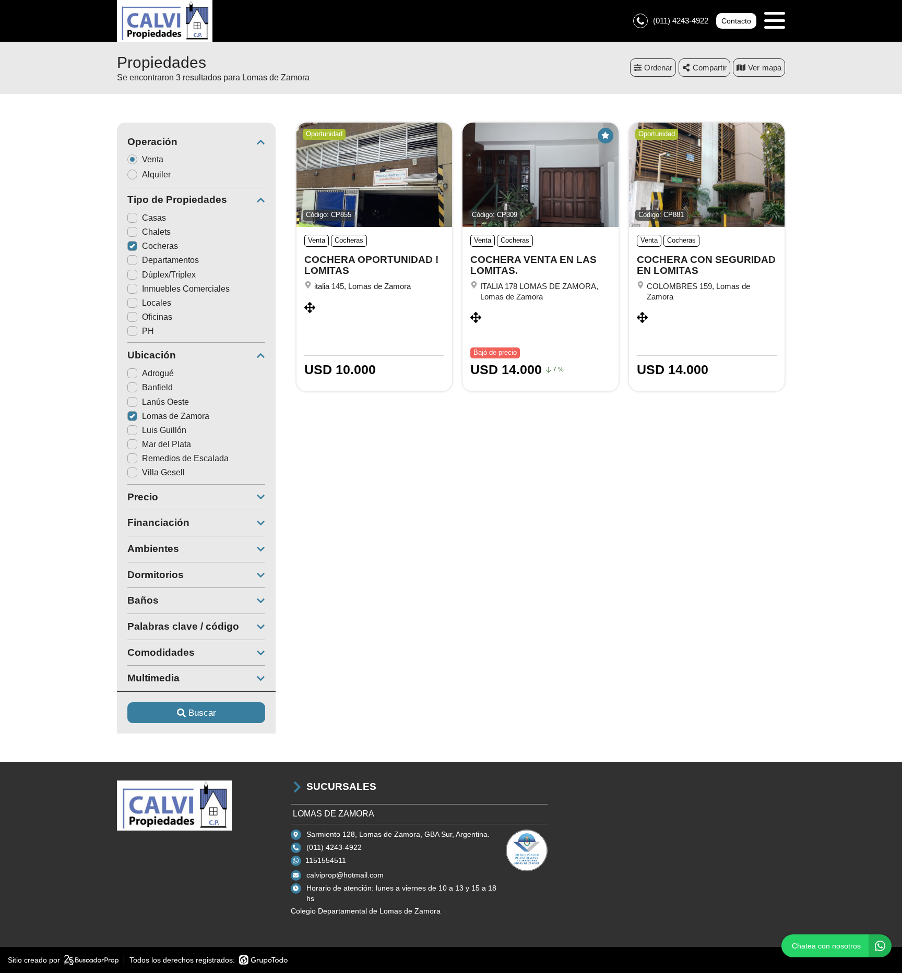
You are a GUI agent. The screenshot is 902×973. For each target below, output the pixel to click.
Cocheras (160, 246)
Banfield (157, 387)
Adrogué (158, 373)
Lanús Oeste (165, 402)
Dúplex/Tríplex (169, 274)
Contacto (736, 21)
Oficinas (157, 317)
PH (148, 331)
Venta (152, 159)
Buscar (202, 713)
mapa (771, 67)
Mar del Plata (166, 444)
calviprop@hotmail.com (345, 875)
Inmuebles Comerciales (186, 288)
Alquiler (156, 174)
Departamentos (170, 260)
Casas (154, 217)
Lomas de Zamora (175, 416)
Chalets (156, 231)
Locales (156, 302)
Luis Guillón (164, 430)
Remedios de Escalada (185, 458)
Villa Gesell (163, 472)
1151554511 (325, 860)
